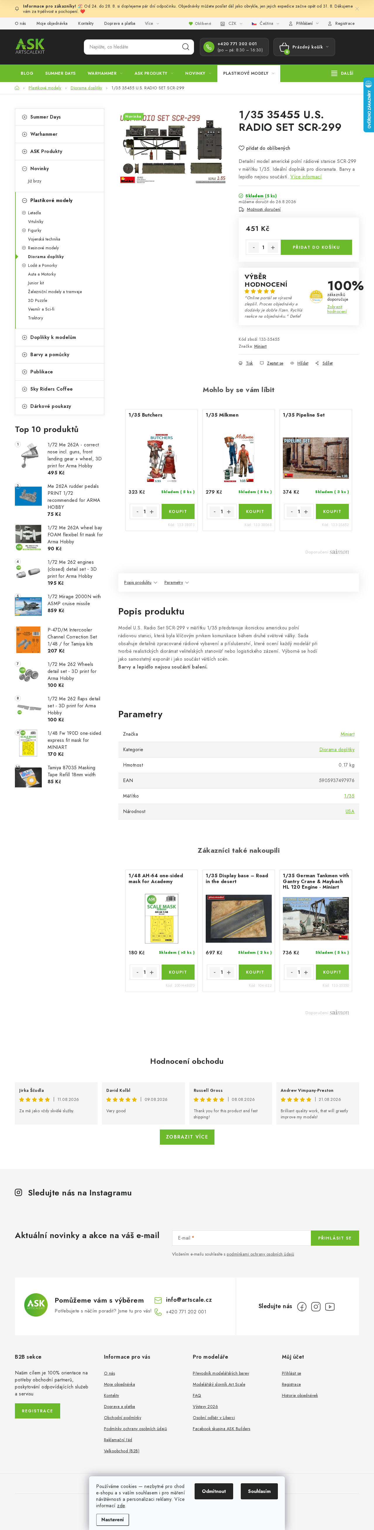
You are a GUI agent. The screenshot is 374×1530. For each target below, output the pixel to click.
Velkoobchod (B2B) (122, 1451)
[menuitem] (27, 73)
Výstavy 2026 (205, 1406)
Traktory (35, 318)
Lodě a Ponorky (42, 265)
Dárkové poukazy (50, 406)
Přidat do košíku (316, 247)
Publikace (41, 371)
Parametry (174, 582)
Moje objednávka (52, 23)
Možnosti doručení (264, 209)
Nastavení (112, 1519)
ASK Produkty (46, 151)
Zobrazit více (187, 1137)
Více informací (306, 176)
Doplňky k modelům (53, 337)
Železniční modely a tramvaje (55, 292)
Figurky (34, 230)
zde (121, 1505)
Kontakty (86, 23)
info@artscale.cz (189, 1300)
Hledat (186, 47)
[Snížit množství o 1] (253, 247)
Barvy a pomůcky (50, 354)
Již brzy (34, 181)
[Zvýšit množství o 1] (273, 247)
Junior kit (36, 283)
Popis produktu (137, 582)
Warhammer (44, 134)
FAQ (197, 1395)
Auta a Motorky (42, 274)
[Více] (342, 73)
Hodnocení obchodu (187, 1061)
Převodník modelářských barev (221, 1373)
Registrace (344, 23)
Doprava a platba (120, 23)
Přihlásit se (335, 1238)
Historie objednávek (300, 1395)
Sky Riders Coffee (51, 389)
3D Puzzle (37, 300)
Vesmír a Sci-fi (41, 309)
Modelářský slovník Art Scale (219, 1384)
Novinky (39, 168)
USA (350, 811)
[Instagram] (316, 1306)
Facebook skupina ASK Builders (221, 1429)
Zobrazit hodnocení (337, 309)
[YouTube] (330, 1306)
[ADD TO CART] (178, 511)
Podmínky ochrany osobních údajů (135, 1429)
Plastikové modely (51, 200)
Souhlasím (259, 1491)
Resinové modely (43, 248)
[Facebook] (302, 1306)
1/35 (349, 796)
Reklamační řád (118, 1440)
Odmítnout (214, 1491)
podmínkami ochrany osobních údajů (260, 1254)
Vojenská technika (44, 239)
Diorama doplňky (46, 257)
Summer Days (45, 117)
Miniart (260, 346)
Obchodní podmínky (122, 1418)
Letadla (34, 213)
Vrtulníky (36, 221)
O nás (20, 23)
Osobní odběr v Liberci (214, 1418)
